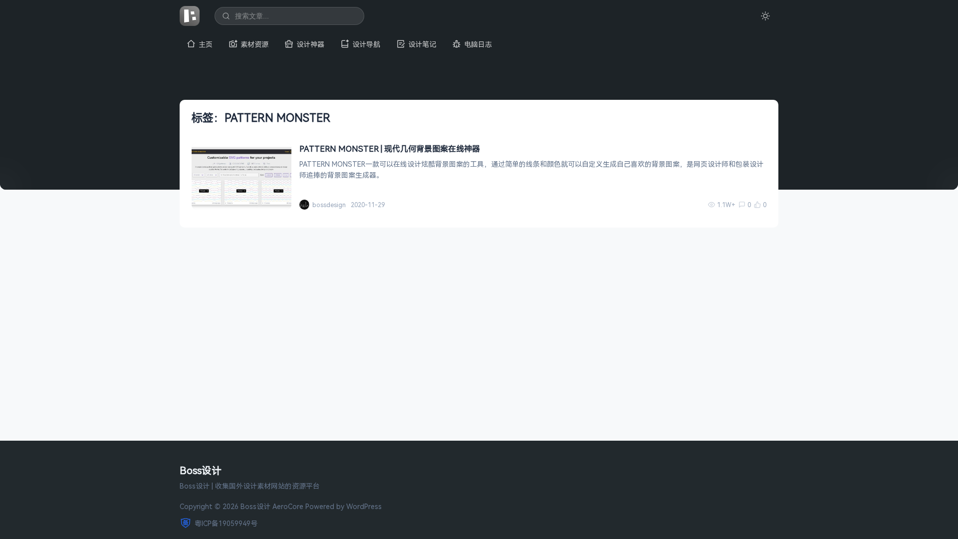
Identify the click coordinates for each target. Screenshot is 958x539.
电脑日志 (478, 44)
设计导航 (366, 44)
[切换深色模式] (765, 16)
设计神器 (310, 44)
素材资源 (254, 44)
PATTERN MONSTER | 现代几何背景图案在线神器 (389, 148)
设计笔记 (422, 44)
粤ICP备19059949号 (226, 523)
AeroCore (287, 506)
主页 (206, 44)
